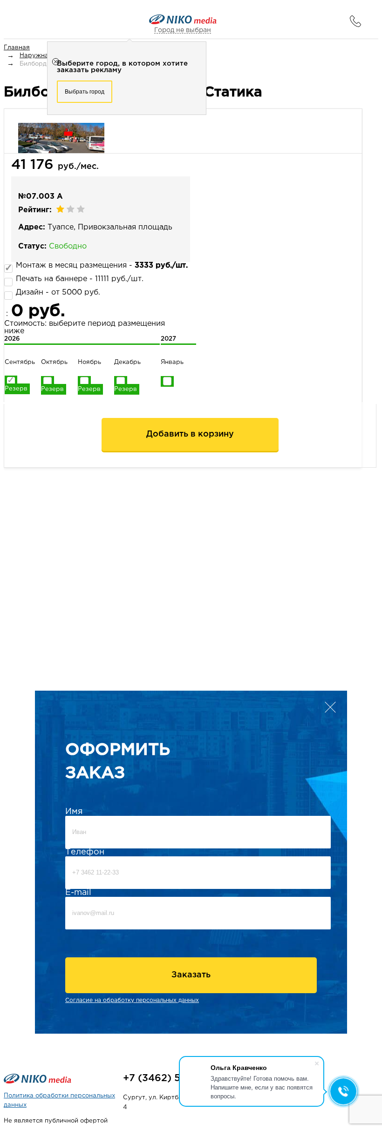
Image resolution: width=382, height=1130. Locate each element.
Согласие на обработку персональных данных (132, 1000)
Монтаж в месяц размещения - (102, 265)
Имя (74, 811)
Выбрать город (84, 91)
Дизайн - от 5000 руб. (58, 292)
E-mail (78, 892)
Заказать (191, 975)
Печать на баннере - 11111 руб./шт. (79, 279)
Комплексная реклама (62, 1059)
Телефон (84, 852)
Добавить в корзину (190, 434)
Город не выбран (182, 30)
